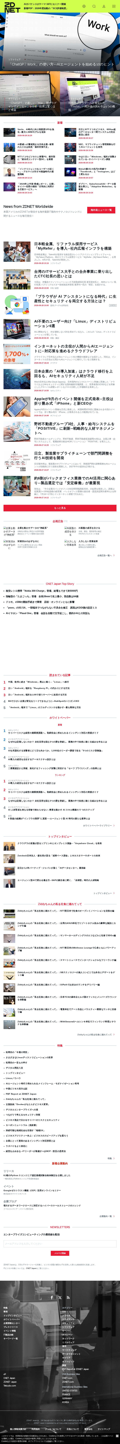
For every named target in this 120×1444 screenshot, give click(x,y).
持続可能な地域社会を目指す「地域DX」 (25, 1130)
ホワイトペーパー (12, 1319)
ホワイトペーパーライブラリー (97, 825)
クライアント (68, 1319)
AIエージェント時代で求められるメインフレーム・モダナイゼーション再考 (42, 1083)
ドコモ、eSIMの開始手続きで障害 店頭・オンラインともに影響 (40, 602)
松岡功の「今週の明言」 (18, 1052)
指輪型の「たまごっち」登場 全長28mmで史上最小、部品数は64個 (42, 596)
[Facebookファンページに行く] (52, 1298)
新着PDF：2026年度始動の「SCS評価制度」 (46, 8)
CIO (64, 1311)
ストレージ (67, 1335)
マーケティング (69, 1350)
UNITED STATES (69, 1391)
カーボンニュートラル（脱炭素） (22, 1125)
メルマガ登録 (60, 1253)
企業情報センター (12, 1323)
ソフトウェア (55, 263)
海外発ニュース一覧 (101, 210)
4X (5, 1374)
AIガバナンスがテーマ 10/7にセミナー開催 (45, 4)
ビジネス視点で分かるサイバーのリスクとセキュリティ (33, 1120)
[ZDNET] (12, 6)
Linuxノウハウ (13, 1078)
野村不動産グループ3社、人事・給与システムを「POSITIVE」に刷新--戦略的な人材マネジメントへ (74, 428)
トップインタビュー (102, 893)
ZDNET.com (68, 1382)
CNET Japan (31, 1268)
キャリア (66, 1358)
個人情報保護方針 (18, 1429)
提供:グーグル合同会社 (59, 305)
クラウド (53, 363)
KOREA (65, 1402)
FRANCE (66, 1394)
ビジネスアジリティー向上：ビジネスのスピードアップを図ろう (37, 1135)
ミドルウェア (68, 1342)
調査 (64, 1365)
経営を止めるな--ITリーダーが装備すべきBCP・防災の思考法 (36, 1151)
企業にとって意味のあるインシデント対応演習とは (30, 1141)
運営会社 (88, 1429)
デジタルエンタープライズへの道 (22, 1109)
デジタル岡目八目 (14, 1068)
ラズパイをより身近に (16, 1146)
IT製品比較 (8, 1335)
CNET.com (67, 1378)
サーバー (66, 1331)
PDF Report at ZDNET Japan (21, 1094)
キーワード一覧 (11, 1338)
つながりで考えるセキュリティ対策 (23, 1115)
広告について (73, 1429)
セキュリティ (55, 391)
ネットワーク (68, 1338)
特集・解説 (54, 338)
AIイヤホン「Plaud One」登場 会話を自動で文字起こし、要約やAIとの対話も (48, 613)
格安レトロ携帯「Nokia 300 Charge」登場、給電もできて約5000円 (42, 591)
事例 (6, 1311)
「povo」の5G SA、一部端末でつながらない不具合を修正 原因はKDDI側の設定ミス (51, 607)
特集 (110, 1158)
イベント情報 (10, 1331)
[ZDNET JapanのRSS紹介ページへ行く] (68, 1298)
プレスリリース (11, 1327)
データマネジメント (71, 1354)
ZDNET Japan (10, 1382)
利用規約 (36, 1429)
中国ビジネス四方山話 (16, 1088)
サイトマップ (104, 1429)
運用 (64, 1346)
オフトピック (55, 416)
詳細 (49, 1441)
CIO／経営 (54, 288)
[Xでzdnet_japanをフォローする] (60, 1298)
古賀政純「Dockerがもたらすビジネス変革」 (28, 1104)
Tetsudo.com (10, 1386)
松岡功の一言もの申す (16, 1062)
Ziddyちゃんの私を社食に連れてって (94, 1034)
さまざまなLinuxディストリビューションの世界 (29, 1057)
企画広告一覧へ (104, 555)
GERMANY (67, 1398)
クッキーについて (53, 1429)
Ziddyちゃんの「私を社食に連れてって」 (26, 1099)
